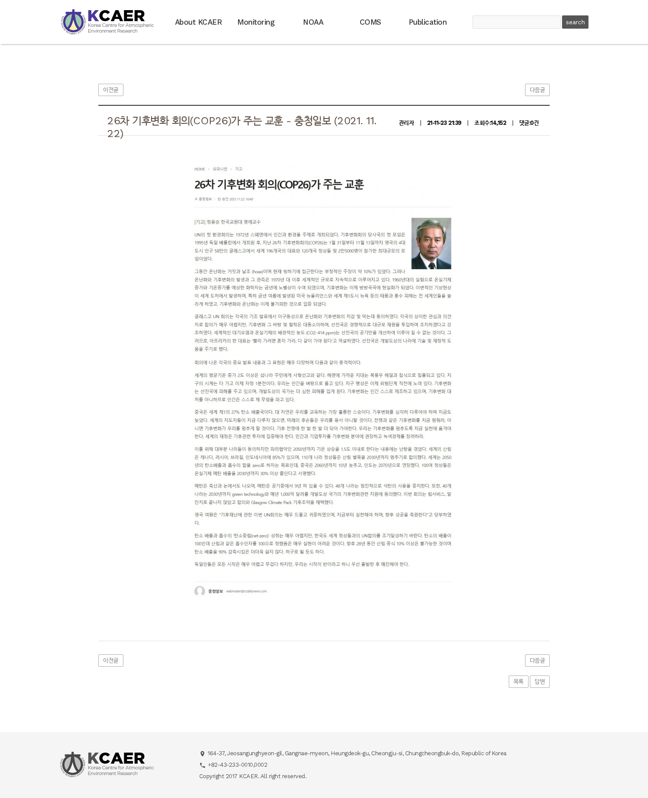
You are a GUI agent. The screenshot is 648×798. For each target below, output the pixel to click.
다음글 (537, 89)
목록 (519, 681)
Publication (428, 22)
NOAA (313, 22)
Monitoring (255, 22)
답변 (540, 681)
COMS (370, 22)
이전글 (111, 89)
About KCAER (198, 22)
